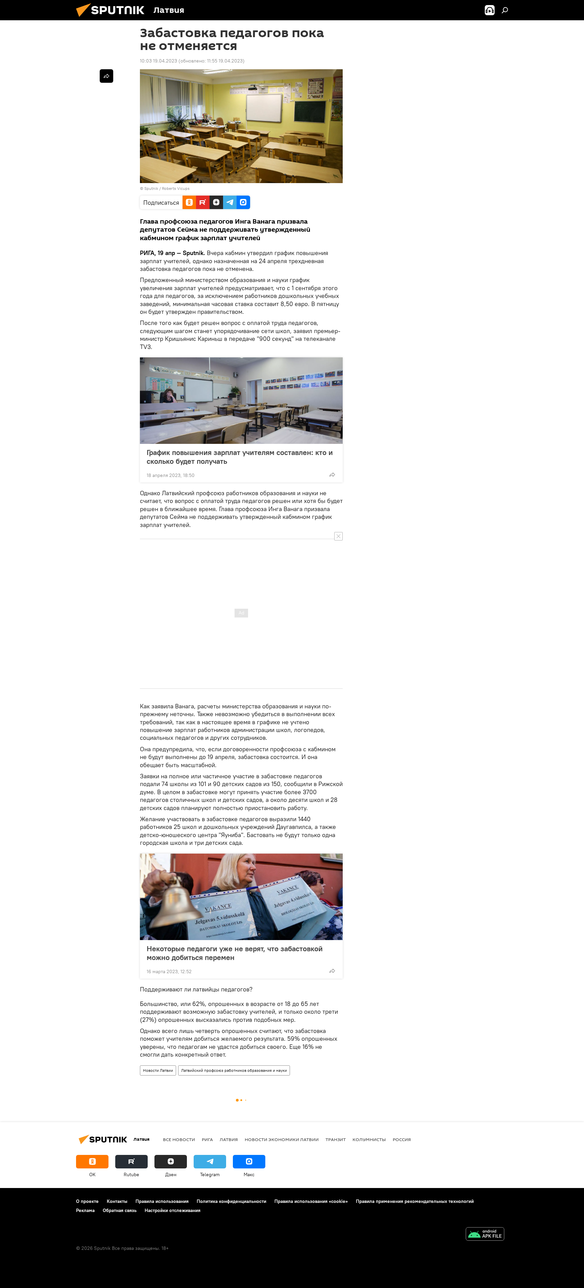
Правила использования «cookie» (311, 1201)
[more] (332, 474)
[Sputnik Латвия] (112, 19)
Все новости (179, 1139)
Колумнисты (369, 1139)
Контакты (117, 1201)
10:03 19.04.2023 (158, 61)
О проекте (87, 1201)
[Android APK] (485, 1234)
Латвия (229, 1139)
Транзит (335, 1139)
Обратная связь (120, 1210)
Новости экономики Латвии (282, 1139)
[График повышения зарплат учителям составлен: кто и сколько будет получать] (241, 400)
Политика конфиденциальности (231, 1201)
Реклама (85, 1210)
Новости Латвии (158, 1070)
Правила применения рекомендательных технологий (415, 1201)
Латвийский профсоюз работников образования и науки (234, 1070)
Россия (402, 1139)
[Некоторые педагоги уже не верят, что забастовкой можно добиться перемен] (241, 897)
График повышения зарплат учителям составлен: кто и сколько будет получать (240, 456)
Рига (207, 1139)
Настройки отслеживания (172, 1210)
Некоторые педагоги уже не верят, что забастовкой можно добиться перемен (235, 953)
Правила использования (162, 1201)
